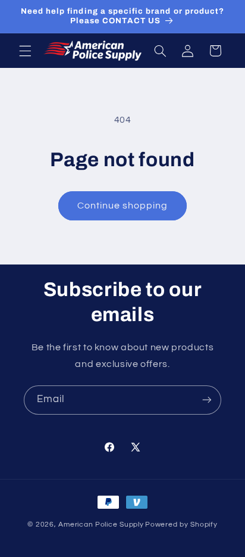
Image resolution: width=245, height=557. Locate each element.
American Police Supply (100, 524)
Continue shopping (122, 205)
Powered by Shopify (181, 524)
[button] (25, 50)
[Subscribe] (207, 400)
